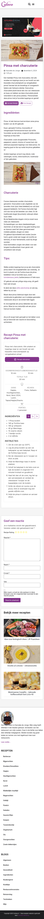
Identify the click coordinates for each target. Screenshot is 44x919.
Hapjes (6, 771)
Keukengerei (8, 880)
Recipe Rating (9, 532)
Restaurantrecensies (11, 889)
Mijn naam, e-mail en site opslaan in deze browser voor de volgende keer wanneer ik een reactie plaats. (21, 594)
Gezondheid (7, 870)
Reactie (7, 538)
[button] (33, 4)
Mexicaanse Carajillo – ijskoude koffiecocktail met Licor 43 (22, 693)
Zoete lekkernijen (10, 844)
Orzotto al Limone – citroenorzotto (22, 666)
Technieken (7, 899)
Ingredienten (8, 875)
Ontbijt (5, 800)
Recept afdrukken (23, 359)
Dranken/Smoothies (10, 766)
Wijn (5, 904)
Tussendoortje (8, 825)
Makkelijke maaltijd (10, 791)
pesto (16, 277)
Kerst (5, 781)
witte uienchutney (23, 288)
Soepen (6, 820)
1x (28, 416)
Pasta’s (6, 805)
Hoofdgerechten (9, 776)
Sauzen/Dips (8, 815)
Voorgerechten (9, 840)
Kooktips (6, 885)
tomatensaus (9, 277)
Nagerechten (8, 796)
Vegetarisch (7, 830)
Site (5, 582)
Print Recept (27, 103)
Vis (4, 835)
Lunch (5, 786)
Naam (7, 565)
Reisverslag (7, 894)
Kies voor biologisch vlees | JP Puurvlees (22, 639)
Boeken (6, 865)
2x (33, 416)
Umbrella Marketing (23, 915)
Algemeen (7, 860)
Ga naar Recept (12, 103)
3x (37, 416)
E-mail (7, 573)
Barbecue (7, 756)
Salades (6, 810)
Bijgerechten (8, 761)
